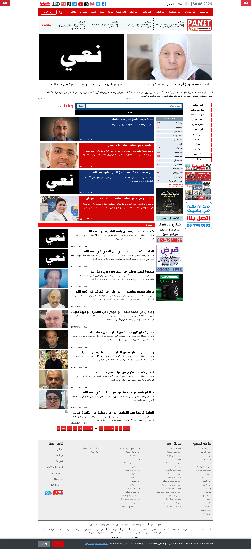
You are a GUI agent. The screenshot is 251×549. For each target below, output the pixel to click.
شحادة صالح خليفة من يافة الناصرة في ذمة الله (120, 231)
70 (111, 428)
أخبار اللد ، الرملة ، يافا (173, 499)
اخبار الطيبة (120, 12)
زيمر (148, 532)
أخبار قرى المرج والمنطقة (131, 485)
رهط (67, 529)
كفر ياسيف (114, 529)
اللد (59, 529)
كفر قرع (138, 532)
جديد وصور (206, 495)
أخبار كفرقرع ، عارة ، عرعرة (130, 448)
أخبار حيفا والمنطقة (174, 452)
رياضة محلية (206, 459)
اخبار (159, 525)
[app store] (47, 493)
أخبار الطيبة (136, 474)
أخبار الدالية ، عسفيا (133, 452)
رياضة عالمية (206, 463)
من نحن (59, 455)
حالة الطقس (159, 12)
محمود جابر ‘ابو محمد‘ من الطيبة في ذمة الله (122, 332)
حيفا (203, 529)
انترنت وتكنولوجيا (204, 466)
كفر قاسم (158, 532)
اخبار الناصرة (146, 12)
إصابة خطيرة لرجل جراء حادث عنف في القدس (104, 26)
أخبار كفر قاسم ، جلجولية (172, 503)
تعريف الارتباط (56, 485)
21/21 (181, 4)
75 (85, 428)
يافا (43, 529)
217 (69, 428)
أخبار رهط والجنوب (174, 495)
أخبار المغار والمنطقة (174, 477)
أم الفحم (165, 529)
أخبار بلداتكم (49, 12)
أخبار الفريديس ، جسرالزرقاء (171, 485)
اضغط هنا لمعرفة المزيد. (96, 544)
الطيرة (154, 529)
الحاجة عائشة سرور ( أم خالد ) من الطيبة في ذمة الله (176, 84)
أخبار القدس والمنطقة (173, 470)
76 (80, 428)
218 (63, 428)
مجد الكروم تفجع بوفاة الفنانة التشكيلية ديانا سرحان (119, 198)
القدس (144, 529)
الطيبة (111, 532)
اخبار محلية (206, 448)
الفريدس (101, 529)
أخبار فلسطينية (174, 12)
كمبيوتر (208, 474)
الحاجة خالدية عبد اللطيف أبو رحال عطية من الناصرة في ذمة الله (115, 412)
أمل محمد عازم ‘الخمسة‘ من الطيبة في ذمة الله (123, 172)
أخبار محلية (204, 12)
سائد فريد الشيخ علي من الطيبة (132, 118)
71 (106, 428)
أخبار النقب (133, 12)
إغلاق (246, 2)
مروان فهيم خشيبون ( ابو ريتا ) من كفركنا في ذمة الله (115, 291)
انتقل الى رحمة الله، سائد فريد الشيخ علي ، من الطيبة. (130, 125)
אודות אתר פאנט (55, 473)
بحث (80, 106)
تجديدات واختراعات (203, 470)
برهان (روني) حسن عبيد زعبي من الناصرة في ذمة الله (87, 84)
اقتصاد (92, 12)
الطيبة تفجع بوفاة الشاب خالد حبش (130, 145)
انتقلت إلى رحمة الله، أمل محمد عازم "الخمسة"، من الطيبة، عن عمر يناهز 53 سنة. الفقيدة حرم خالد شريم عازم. (118, 179)
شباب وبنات (206, 477)
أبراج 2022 (206, 514)
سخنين (194, 529)
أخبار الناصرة (135, 477)
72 (101, 428)
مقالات (72, 12)
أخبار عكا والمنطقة (174, 448)
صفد (119, 532)
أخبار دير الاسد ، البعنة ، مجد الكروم (168, 492)
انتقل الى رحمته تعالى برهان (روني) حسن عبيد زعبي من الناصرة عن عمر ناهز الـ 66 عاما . (85, 93)
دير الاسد (77, 529)
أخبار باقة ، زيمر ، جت (173, 506)
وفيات (129, 112)
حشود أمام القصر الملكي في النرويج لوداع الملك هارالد (139, 26)
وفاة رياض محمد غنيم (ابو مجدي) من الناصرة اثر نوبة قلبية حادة (113, 312)
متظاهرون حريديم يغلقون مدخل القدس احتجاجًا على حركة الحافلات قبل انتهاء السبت (71, 27)
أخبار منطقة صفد (134, 456)
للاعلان (60, 449)
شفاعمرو (89, 529)
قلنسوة (176, 529)
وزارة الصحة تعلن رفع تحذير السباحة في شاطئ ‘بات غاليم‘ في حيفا (170, 26)
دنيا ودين (82, 12)
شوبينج (208, 492)
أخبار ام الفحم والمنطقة (173, 463)
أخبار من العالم (190, 12)
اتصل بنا (59, 461)
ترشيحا (134, 529)
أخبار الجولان (135, 481)
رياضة (110, 12)
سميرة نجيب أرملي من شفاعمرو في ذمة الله (122, 271)
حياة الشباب (206, 481)
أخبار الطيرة (177, 466)
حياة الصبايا (206, 485)
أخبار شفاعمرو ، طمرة (173, 488)
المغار (125, 529)
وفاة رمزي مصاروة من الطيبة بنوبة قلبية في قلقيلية (116, 352)
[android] (51, 493)
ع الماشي (207, 488)
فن (210, 456)
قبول (58, 544)
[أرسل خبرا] (63, 4)
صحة (101, 12)
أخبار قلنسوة (176, 459)
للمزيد (47, 25)
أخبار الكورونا (206, 452)
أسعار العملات (206, 510)
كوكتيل (93, 525)
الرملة (51, 529)
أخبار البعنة (95, 452)
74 (90, 428)
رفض (44, 544)
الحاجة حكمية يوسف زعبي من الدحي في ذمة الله (119, 251)
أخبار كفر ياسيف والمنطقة (172, 481)
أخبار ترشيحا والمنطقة (173, 474)
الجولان (91, 532)
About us (58, 479)
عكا (210, 529)
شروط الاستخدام (54, 467)
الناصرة (101, 532)
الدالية (128, 532)
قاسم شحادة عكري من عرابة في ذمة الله (124, 372)
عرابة (185, 529)
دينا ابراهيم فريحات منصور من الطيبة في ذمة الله (118, 392)
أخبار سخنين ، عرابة (174, 456)
